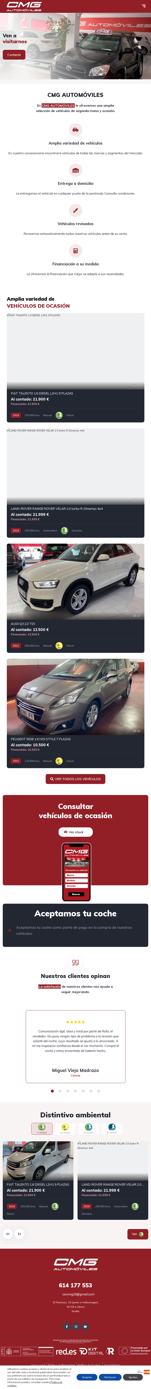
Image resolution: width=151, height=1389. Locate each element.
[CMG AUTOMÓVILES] (24, 6)
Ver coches (15, 55)
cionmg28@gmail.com (78, 1294)
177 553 (75, 1285)
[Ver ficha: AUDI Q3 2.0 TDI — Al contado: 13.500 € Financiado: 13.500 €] (75, 598)
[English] (141, 1372)
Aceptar (87, 1377)
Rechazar (110, 1377)
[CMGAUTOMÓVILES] (75, 46)
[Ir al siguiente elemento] (19, 1234)
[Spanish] (147, 1372)
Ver (140, 1234)
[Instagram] (76, 1326)
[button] (52, 1091)
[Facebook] (67, 1326)
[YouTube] (85, 1326)
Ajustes (133, 1377)
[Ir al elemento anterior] (8, 1234)
